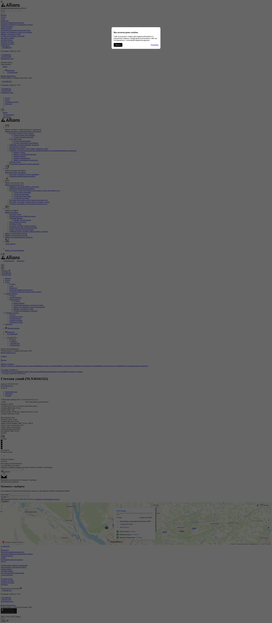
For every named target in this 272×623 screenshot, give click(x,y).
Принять (118, 45)
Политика (154, 45)
